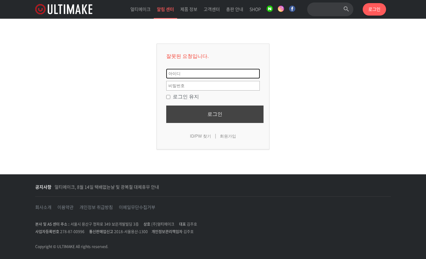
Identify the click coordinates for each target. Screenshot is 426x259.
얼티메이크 (140, 9)
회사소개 (43, 207)
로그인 (214, 114)
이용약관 (65, 207)
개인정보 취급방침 (96, 207)
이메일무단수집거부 (137, 207)
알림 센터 (165, 9)
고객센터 (212, 9)
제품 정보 (188, 9)
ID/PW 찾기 (200, 136)
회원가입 (228, 136)
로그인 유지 (185, 96)
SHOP (255, 9)
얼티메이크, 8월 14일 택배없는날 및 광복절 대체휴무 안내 (107, 187)
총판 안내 (234, 9)
